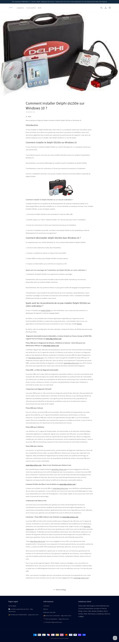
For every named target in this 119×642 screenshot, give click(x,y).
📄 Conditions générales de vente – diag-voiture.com (20, 610)
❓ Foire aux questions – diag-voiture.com (56, 619)
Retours (45, 609)
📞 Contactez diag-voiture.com (52, 622)
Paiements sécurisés (49, 612)
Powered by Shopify (64, 638)
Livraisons (46, 606)
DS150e (79, 324)
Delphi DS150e (46, 310)
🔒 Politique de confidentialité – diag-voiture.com (23, 614)
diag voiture (56, 638)
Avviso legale (12, 606)
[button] (101, 8)
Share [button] (29, 116)
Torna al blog (61, 590)
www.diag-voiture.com (35, 358)
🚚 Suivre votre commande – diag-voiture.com (57, 615)
